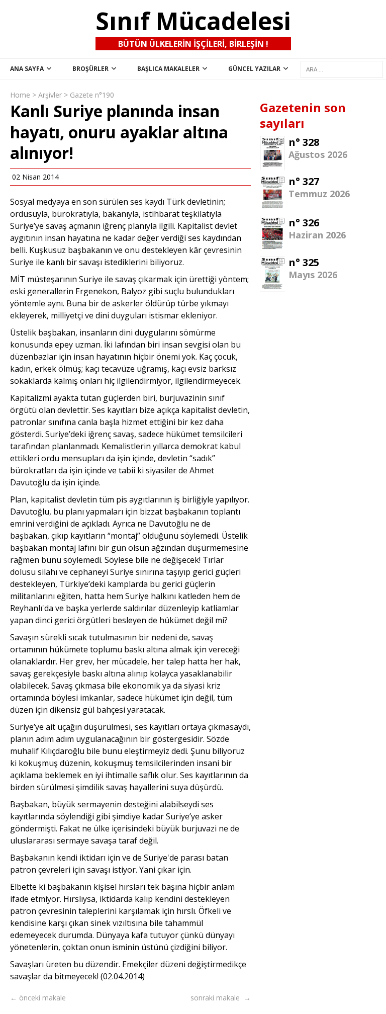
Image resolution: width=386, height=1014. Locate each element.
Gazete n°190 (92, 95)
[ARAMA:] (342, 69)
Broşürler (90, 68)
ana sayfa (27, 68)
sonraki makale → (220, 997)
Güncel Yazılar (254, 68)
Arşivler (50, 95)
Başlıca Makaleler (168, 68)
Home (20, 95)
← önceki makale (38, 997)
